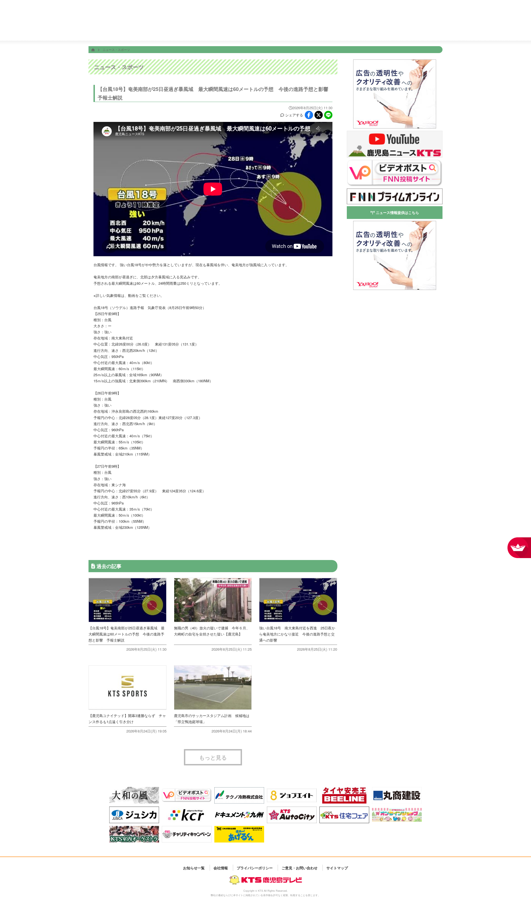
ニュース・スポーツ (116, 49)
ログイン (436, 12)
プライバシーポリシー (255, 867)
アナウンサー (359, 30)
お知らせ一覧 (194, 867)
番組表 (120, 9)
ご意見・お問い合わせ (299, 867)
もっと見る (213, 757)
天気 (293, 30)
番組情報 (227, 30)
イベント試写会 (326, 30)
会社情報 (393, 30)
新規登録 (421, 12)
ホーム (193, 30)
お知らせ (426, 30)
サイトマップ (337, 867)
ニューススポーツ (260, 30)
